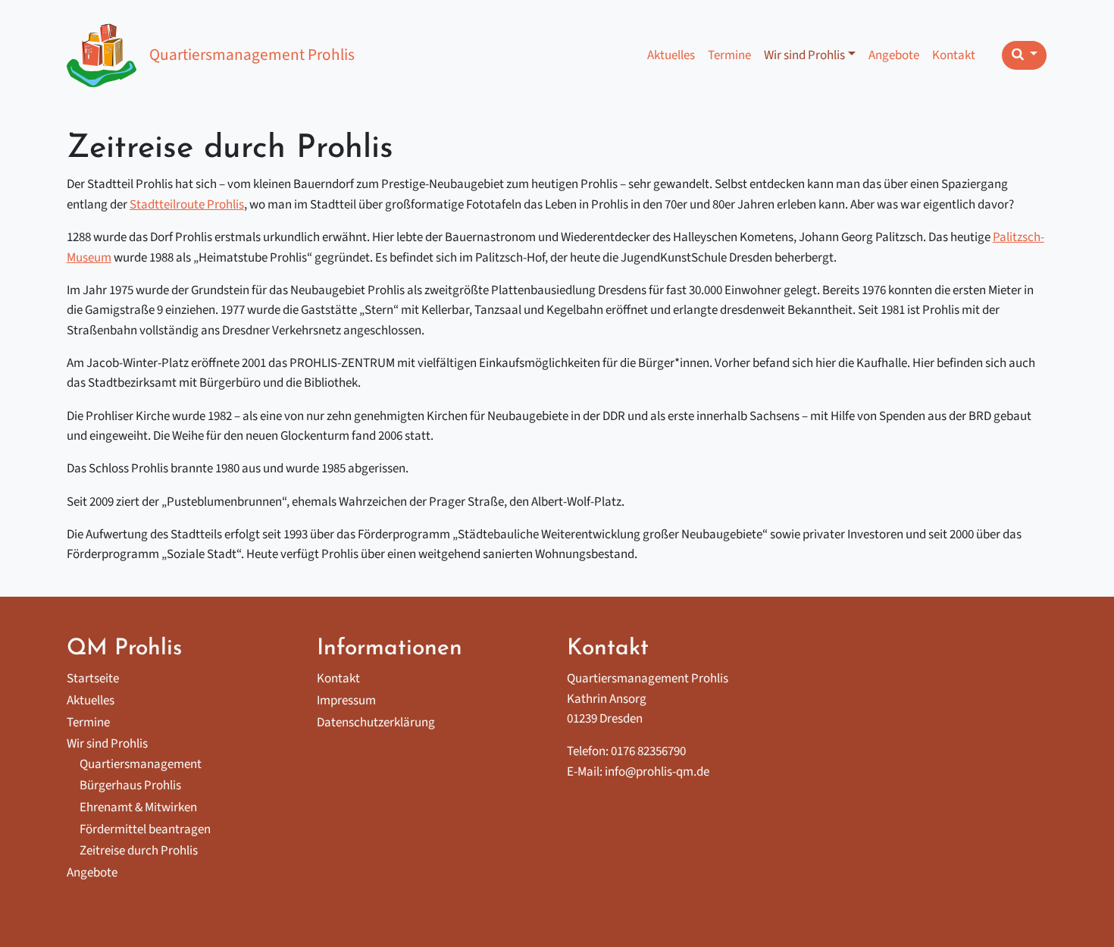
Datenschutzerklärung (376, 722)
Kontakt (953, 55)
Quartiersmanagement (141, 764)
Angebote (893, 55)
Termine (729, 55)
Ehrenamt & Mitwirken (138, 807)
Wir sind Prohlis (804, 55)
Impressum (346, 700)
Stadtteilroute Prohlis (187, 205)
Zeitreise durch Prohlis (139, 851)
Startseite (93, 678)
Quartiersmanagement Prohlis (252, 55)
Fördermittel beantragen (145, 829)
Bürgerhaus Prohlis (130, 785)
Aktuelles (671, 55)
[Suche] (1024, 55)
